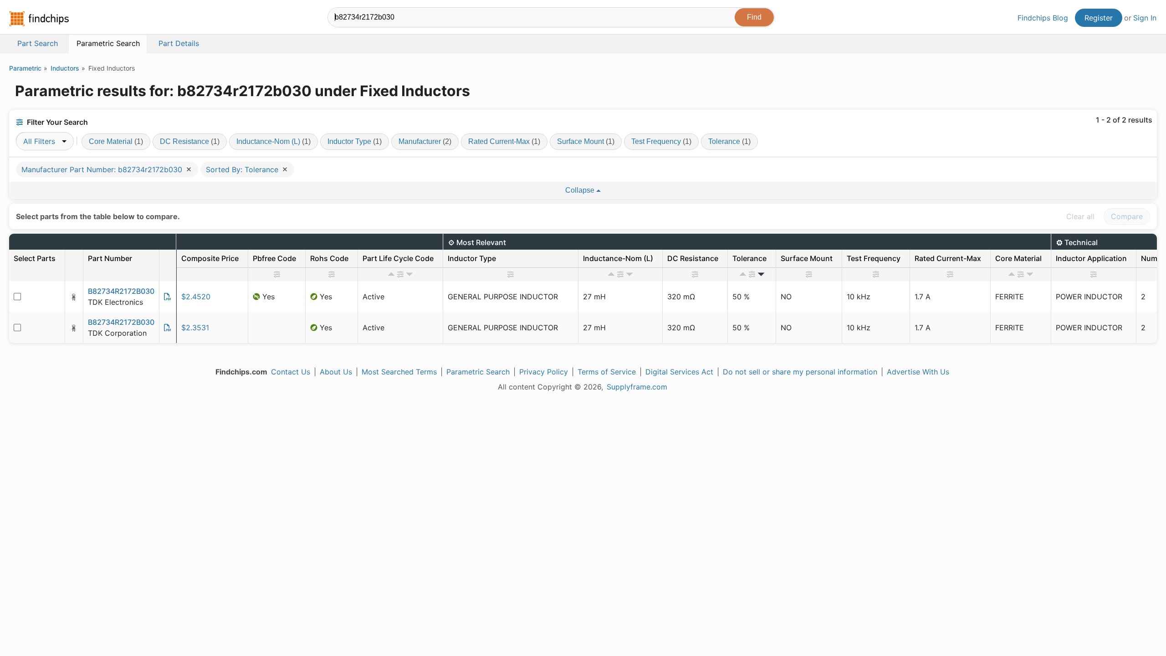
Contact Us (290, 371)
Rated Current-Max (504, 141)
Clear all (1080, 216)
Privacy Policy (543, 371)
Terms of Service (607, 371)
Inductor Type (354, 141)
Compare (1127, 216)
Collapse (580, 190)
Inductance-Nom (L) (273, 141)
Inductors (65, 68)
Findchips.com (39, 18)
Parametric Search (478, 371)
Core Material (116, 141)
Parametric (25, 68)
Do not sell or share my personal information (800, 371)
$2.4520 (195, 296)
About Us (336, 371)
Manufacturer (425, 141)
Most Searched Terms (399, 371)
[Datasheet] (167, 296)
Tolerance (729, 141)
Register (1098, 17)
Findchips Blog (1043, 17)
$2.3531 (195, 327)
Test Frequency (661, 141)
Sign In (1144, 17)
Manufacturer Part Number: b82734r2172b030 (102, 169)
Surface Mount (585, 141)
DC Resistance (190, 141)
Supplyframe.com (637, 386)
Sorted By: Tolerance (243, 169)
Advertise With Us (918, 371)
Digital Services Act (679, 371)
